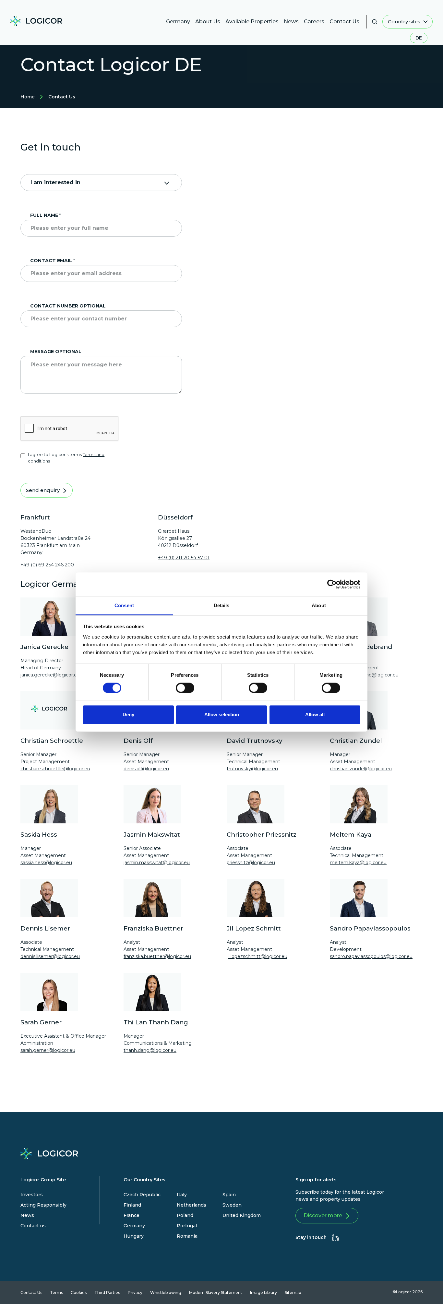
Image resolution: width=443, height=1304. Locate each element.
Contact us (33, 1226)
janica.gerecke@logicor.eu (50, 675)
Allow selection (221, 715)
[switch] (185, 688)
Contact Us (31, 1292)
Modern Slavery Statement (215, 1292)
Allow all (315, 715)
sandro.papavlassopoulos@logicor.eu (371, 956)
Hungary (134, 1236)
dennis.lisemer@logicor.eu (50, 956)
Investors (31, 1195)
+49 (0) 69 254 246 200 (47, 565)
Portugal (187, 1226)
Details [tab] (222, 605)
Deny (128, 715)
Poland (185, 1215)
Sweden (232, 1205)
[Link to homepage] (49, 1155)
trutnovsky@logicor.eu (252, 769)
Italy (182, 1195)
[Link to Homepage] (39, 23)
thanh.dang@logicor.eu (150, 1050)
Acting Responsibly (43, 1205)
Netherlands (191, 1205)
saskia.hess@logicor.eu (46, 862)
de (418, 38)
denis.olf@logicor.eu (146, 769)
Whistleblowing (165, 1292)
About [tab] (319, 605)
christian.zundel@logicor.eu (361, 769)
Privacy (135, 1292)
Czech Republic (142, 1195)
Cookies (79, 1292)
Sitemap (293, 1292)
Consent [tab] (124, 605)
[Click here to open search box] (374, 21)
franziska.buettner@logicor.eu (157, 956)
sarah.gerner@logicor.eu (47, 1050)
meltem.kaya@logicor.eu (358, 862)
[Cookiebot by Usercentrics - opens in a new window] (332, 584)
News (27, 1215)
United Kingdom (241, 1215)
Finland (132, 1205)
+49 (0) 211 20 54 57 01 (184, 558)
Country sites (405, 22)
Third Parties (107, 1292)
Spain (229, 1195)
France (131, 1215)
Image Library (263, 1292)
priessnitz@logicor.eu (251, 862)
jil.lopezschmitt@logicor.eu (257, 956)
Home (27, 97)
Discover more (323, 1215)
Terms (56, 1292)
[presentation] (335, 1237)
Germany (134, 1226)
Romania (187, 1236)
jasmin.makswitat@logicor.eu (157, 862)
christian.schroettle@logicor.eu (55, 769)
